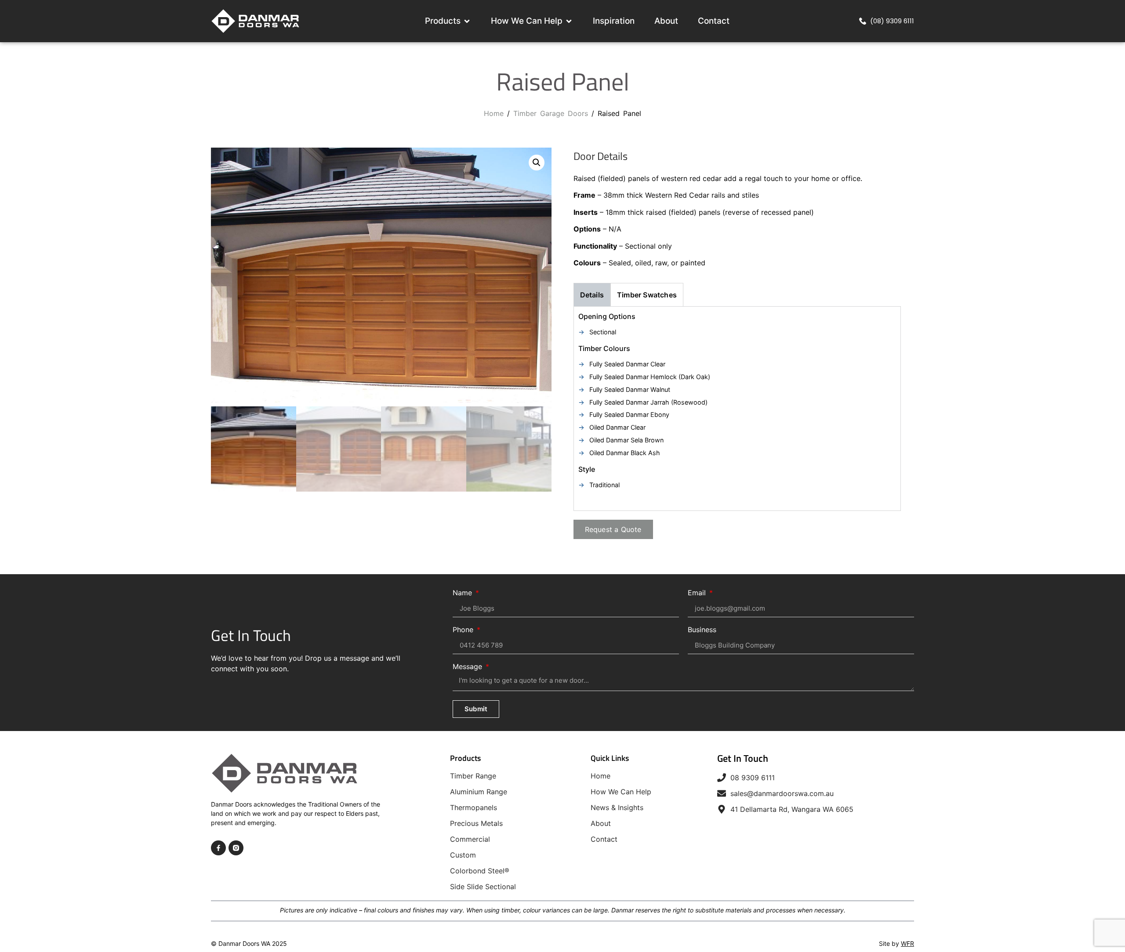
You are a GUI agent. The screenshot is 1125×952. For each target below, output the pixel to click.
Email (698, 593)
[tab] (591, 294)
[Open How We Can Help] (569, 21)
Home (494, 113)
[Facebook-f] (218, 847)
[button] (536, 162)
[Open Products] (467, 21)
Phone (464, 630)
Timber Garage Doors (550, 113)
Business (702, 630)
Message (468, 667)
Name (463, 593)
